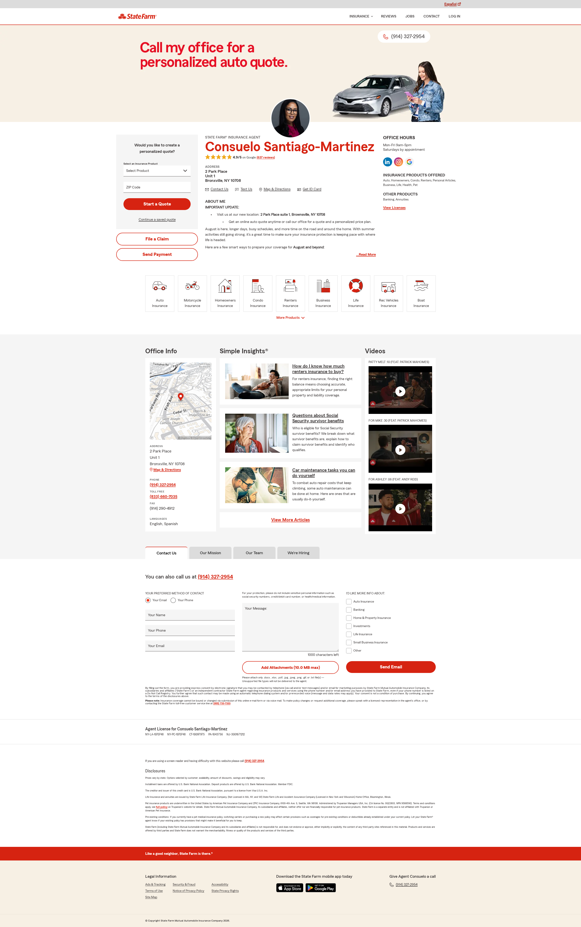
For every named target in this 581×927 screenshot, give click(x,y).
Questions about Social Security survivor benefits (318, 418)
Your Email (160, 600)
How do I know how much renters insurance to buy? (318, 369)
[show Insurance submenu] (371, 16)
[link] (137, 16)
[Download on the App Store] (289, 887)
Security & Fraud (184, 884)
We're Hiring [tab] (298, 553)
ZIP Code (133, 187)
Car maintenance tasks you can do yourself (323, 473)
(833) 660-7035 (163, 496)
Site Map (151, 897)
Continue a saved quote (157, 219)
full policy (161, 807)
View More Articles (290, 520)
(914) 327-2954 (163, 485)
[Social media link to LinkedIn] (387, 161)
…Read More (366, 254)
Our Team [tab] (254, 553)
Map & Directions (167, 470)
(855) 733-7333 (221, 703)
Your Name (156, 615)
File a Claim (157, 239)
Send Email (391, 667)
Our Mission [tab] (210, 553)
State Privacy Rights (225, 890)
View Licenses (394, 208)
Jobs (409, 16)
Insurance (359, 16)
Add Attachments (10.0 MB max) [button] (290, 667)
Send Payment (157, 254)
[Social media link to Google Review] (409, 161)
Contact (431, 16)
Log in (454, 16)
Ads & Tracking (155, 884)
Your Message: (256, 608)
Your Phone (185, 600)
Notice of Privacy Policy (188, 890)
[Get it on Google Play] (320, 887)
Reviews (388, 16)
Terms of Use (154, 890)
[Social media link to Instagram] (398, 161)
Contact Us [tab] (166, 553)
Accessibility (220, 884)
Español (450, 4)
